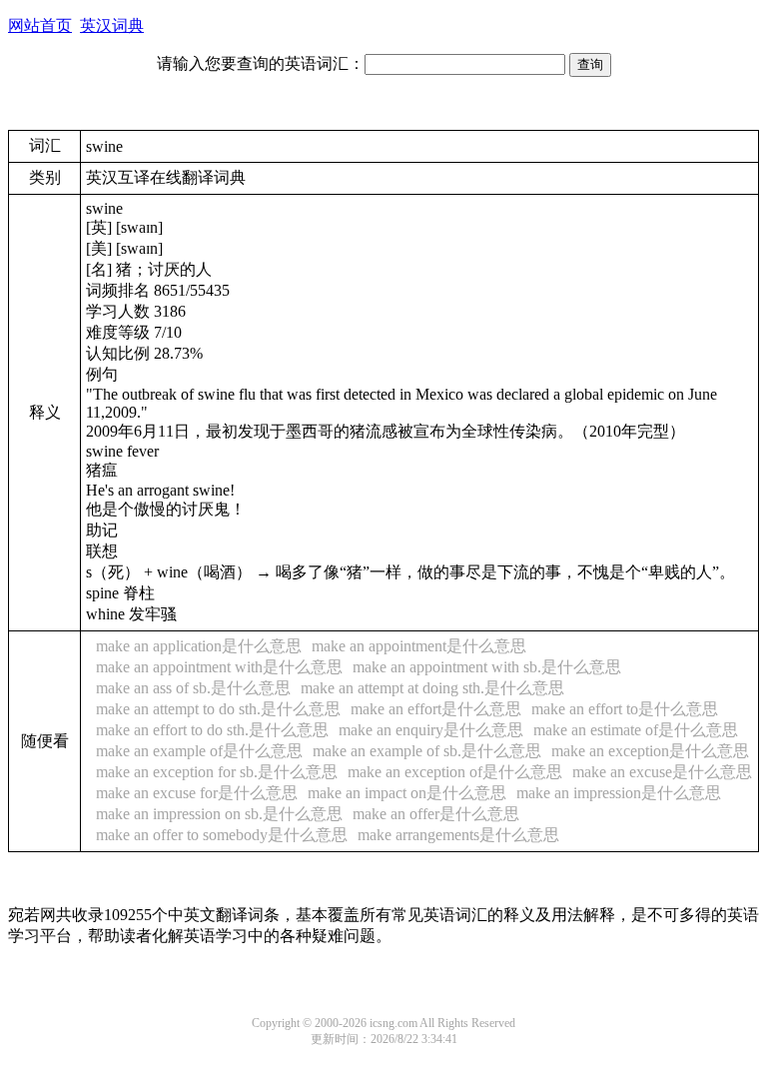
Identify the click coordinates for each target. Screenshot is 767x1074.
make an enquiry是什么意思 (431, 729)
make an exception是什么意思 (650, 750)
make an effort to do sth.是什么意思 (212, 729)
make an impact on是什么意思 (407, 792)
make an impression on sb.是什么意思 (219, 813)
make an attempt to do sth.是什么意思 (218, 708)
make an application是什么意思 (199, 645)
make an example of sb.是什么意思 (427, 750)
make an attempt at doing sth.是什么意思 (432, 687)
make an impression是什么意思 (618, 792)
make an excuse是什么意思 (662, 771)
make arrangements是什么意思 (458, 834)
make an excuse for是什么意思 (197, 792)
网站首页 (40, 25)
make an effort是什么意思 (436, 708)
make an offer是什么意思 (436, 813)
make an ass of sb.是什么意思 (193, 687)
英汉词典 (112, 25)
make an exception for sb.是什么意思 (217, 771)
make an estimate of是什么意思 (635, 729)
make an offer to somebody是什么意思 (222, 834)
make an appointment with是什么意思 (219, 666)
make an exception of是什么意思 (455, 771)
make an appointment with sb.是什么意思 (487, 666)
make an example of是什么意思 (199, 750)
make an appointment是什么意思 (419, 645)
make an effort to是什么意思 (624, 708)
